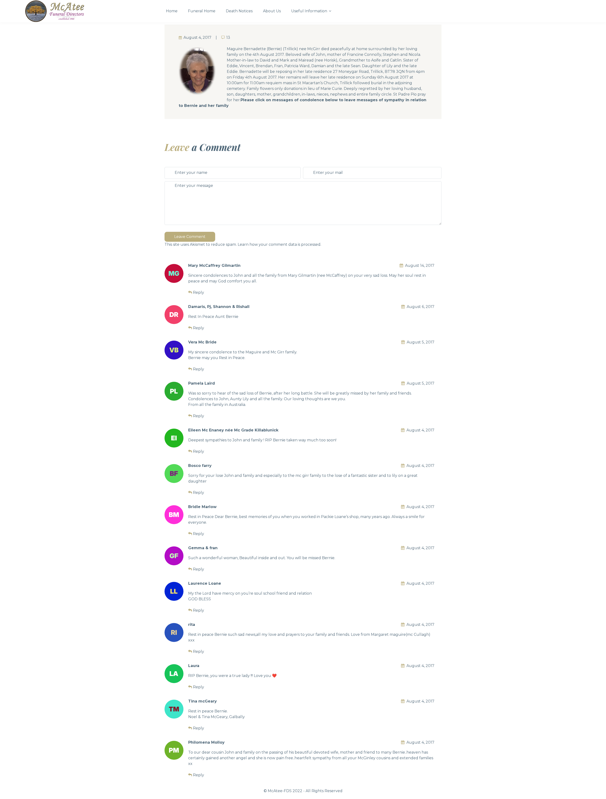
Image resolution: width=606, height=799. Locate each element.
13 (228, 37)
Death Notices (239, 11)
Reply (198, 292)
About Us (272, 11)
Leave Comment (189, 236)
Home (172, 11)
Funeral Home (201, 11)
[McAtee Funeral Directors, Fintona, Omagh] (91, 11)
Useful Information (309, 11)
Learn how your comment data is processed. (279, 244)
